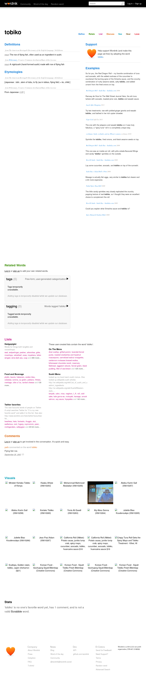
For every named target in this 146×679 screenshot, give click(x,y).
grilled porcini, (66, 352)
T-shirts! (31, 665)
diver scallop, (54, 352)
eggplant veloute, (64, 365)
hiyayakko (69, 399)
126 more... (79, 368)
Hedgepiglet (10, 344)
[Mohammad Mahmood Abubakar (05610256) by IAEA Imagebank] (105, 492)
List (101, 33)
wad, (7, 352)
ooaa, (25, 355)
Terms (98, 657)
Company (32, 646)
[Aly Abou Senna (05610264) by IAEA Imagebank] (100, 511)
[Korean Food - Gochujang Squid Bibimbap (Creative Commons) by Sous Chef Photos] (45, 567)
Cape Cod (89, 119)
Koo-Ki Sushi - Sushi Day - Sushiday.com (100, 160)
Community (25, 3)
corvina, (15, 379)
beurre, (13, 377)
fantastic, (22, 421)
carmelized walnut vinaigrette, (72, 357)
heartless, (9, 421)
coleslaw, (8, 379)
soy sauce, (60, 399)
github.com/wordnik (81, 654)
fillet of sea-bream (63, 368)
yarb (7, 447)
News (53, 646)
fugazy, (21, 424)
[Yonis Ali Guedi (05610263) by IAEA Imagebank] (73, 511)
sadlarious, (9, 424)
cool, (16, 424)
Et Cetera (100, 646)
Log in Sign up (134, 3)
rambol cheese (28, 382)
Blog (52, 650)
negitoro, (69, 393)
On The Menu (55, 349)
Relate (92, 33)
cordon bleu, (30, 377)
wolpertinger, (14, 352)
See (120, 33)
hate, (15, 421)
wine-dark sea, (17, 357)
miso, (63, 393)
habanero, (21, 377)
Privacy (99, 661)
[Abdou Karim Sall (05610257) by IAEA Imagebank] (128, 483)
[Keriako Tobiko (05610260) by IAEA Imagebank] (45, 511)
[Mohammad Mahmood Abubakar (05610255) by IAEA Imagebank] (73, 483)
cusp (26, 357)
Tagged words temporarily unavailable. (19, 315)
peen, (37, 424)
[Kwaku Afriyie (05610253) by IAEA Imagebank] (45, 483)
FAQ (30, 661)
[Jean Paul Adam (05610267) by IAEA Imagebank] (45, 538)
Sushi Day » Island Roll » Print (96, 171)
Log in (7, 270)
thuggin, (29, 421)
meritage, (9, 382)
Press (30, 654)
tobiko (100, 56)
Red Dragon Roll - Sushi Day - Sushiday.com (101, 90)
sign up (16, 270)
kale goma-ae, (60, 396)
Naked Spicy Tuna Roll (93, 186)
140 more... (81, 399)
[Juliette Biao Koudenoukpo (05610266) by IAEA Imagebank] (18, 538)
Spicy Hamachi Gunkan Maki (96, 215)
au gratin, (23, 379)
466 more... (36, 357)
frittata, (38, 379)
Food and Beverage (14, 374)
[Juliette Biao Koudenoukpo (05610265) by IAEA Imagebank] (128, 511)
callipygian (20, 426)
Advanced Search (103, 669)
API (74, 650)
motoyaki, (70, 396)
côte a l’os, (17, 382)
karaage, (78, 396)
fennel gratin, (77, 365)
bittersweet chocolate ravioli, (60, 363)
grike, (38, 352)
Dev (75, 646)
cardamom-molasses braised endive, (63, 360)
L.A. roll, (77, 393)
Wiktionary (13, 60)
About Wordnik (34, 650)
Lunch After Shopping (93, 105)
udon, (58, 393)
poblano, (31, 379)
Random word (57, 3)
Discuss (110, 33)
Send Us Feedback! (104, 650)
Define (81, 33)
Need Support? (102, 654)
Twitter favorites (13, 404)
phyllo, (7, 377)
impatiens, (32, 355)
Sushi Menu (54, 374)
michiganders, (10, 426)
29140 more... (34, 426)
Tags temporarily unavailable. (15, 288)
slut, (34, 421)
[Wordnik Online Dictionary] (11, 3)
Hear (128, 33)
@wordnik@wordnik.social (61, 661)
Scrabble (16, 611)
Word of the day (41, 3)
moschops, (9, 355)
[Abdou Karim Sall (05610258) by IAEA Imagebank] (18, 511)
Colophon (32, 657)
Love (137, 33)
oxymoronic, (30, 424)
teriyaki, (52, 393)
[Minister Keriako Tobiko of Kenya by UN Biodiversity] (18, 483)
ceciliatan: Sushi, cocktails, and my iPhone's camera (103, 134)
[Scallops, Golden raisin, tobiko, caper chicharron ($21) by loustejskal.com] (18, 567)
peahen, (23, 352)
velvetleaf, (18, 355)
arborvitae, (31, 352)
